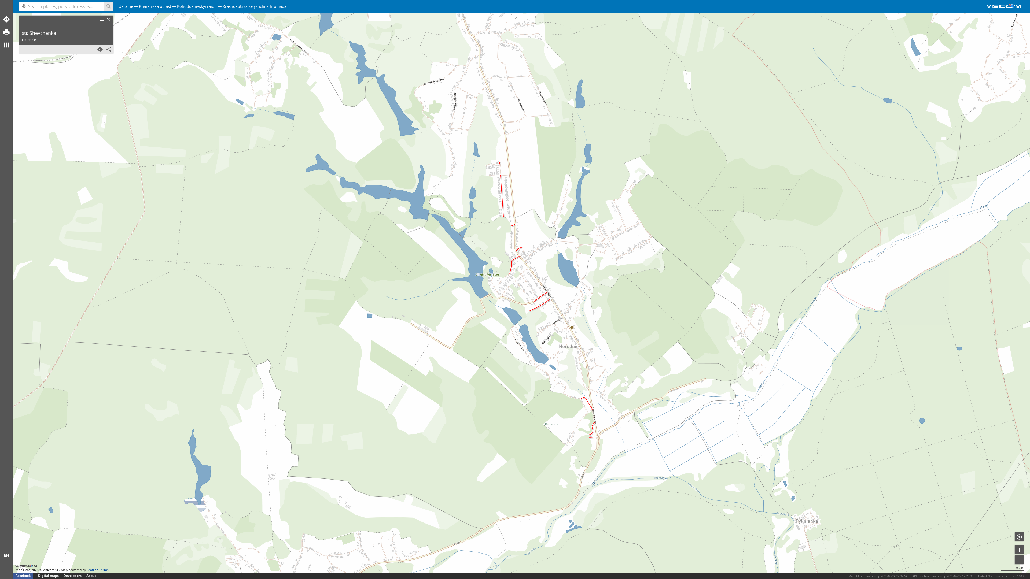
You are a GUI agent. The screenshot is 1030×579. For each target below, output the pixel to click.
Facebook (23, 575)
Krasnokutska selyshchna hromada (254, 6)
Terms (104, 570)
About (91, 575)
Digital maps (49, 575)
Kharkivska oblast (155, 6)
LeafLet (92, 570)
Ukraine (126, 6)
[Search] (108, 6)
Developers (73, 575)
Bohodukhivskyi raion (197, 6)
